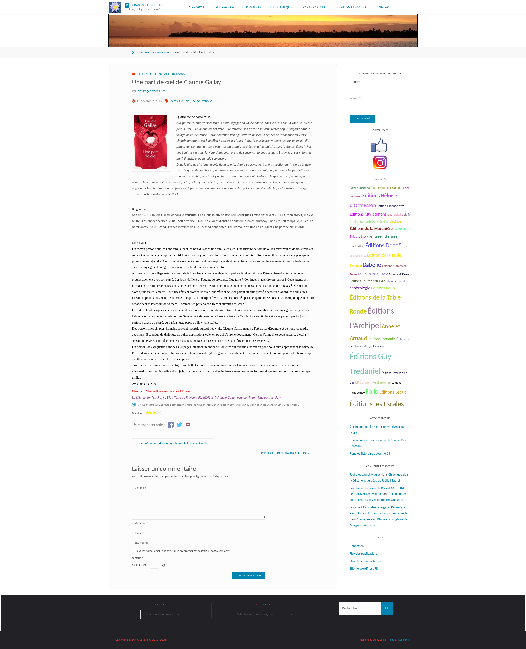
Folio (372, 392)
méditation (357, 246)
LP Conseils (363, 382)
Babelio (372, 265)
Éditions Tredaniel (382, 339)
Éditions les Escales (377, 404)
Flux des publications (363, 554)
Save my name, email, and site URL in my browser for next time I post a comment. (183, 551)
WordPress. (404, 639)
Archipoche (382, 383)
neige (196, 101)
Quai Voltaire (395, 214)
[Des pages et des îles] (115, 7)
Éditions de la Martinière (371, 229)
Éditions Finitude (396, 281)
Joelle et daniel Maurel (365, 474)
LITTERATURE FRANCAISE (154, 52)
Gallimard (399, 229)
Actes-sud (176, 101)
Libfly (407, 214)
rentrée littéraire (383, 236)
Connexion (357, 546)
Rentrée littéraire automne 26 (370, 453)
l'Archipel (395, 222)
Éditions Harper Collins (386, 188)
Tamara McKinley (399, 274)
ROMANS (178, 74)
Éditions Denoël (384, 246)
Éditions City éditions (368, 214)
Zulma (353, 274)
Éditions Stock (359, 237)
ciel (188, 101)
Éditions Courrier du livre (367, 281)
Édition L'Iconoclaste (390, 206)
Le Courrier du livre (373, 274)
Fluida (390, 639)
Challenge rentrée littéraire (369, 222)
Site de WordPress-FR (364, 569)
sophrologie (360, 288)
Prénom (356, 82)
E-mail (355, 98)
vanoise (207, 101)
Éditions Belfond (360, 188)
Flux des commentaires (365, 561)
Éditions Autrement (394, 266)
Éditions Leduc (392, 392)
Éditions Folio (383, 288)
